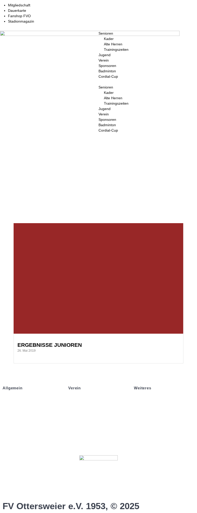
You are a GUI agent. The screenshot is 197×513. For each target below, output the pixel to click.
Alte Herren (113, 44)
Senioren (105, 33)
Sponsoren (107, 66)
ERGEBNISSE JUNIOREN (49, 345)
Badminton (107, 71)
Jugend (104, 55)
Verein (103, 60)
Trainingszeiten (116, 49)
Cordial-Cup (108, 76)
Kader (109, 39)
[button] (147, 82)
